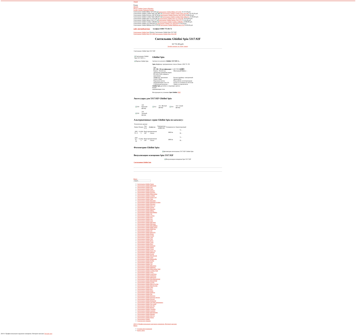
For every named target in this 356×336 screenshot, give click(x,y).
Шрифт (136, 7)
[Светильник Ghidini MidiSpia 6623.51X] (171, 25)
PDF (179, 92)
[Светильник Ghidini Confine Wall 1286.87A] (175, 17)
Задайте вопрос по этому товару (178, 46)
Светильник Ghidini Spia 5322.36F (166, 34)
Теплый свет (48, 333)
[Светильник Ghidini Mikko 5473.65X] (169, 12)
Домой (136, 2)
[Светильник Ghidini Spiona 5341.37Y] (169, 20)
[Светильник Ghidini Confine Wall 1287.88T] (175, 13)
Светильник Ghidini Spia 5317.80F (144, 34)
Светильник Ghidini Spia (141, 32)
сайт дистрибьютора (142, 29)
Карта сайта (141, 330)
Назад (135, 179)
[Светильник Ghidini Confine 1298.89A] (170, 22)
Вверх (135, 325)
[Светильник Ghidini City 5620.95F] (166, 23)
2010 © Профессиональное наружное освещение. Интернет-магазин (155, 324)
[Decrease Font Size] (134, 3)
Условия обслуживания (144, 329)
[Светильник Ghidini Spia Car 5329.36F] (170, 18)
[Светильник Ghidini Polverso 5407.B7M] (172, 15)
